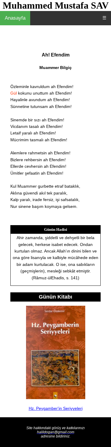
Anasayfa (15, 18)
